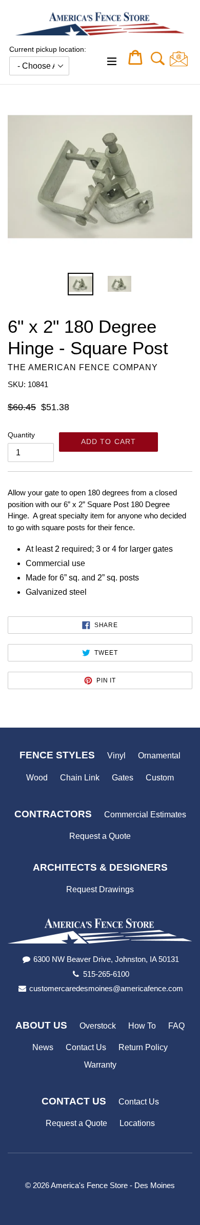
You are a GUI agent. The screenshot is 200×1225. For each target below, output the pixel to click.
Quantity (21, 435)
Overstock (97, 1025)
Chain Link (79, 777)
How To (142, 1025)
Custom (160, 777)
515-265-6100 (106, 974)
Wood (37, 777)
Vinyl (116, 755)
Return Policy (143, 1047)
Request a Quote (100, 836)
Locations (137, 1123)
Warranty (100, 1064)
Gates (122, 777)
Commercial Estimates (145, 814)
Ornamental (159, 755)
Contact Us (86, 1047)
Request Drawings (100, 889)
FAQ (176, 1025)
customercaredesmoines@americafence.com (106, 988)
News (42, 1047)
